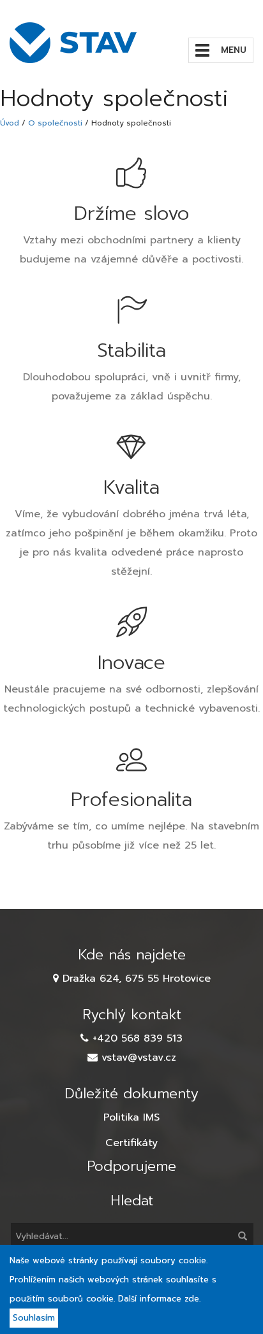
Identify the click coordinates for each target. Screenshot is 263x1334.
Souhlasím (34, 1317)
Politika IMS (131, 1117)
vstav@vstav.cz (138, 1057)
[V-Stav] (77, 42)
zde (191, 1299)
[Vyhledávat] (241, 1236)
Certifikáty (131, 1143)
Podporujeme (131, 1166)
